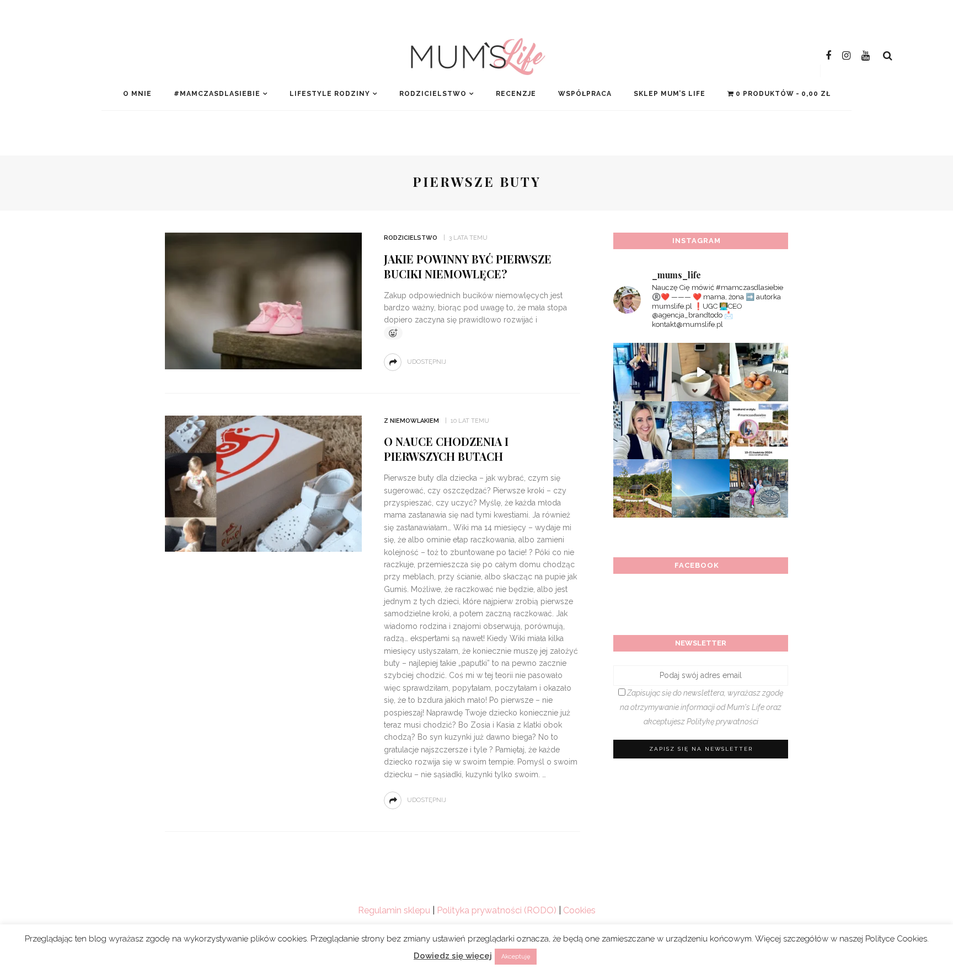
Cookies (579, 910)
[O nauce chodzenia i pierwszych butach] (263, 483)
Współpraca (585, 94)
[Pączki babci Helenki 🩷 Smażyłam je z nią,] (759, 372)
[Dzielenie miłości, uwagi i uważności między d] (759, 488)
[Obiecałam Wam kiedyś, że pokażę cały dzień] (701, 372)
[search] (887, 55)
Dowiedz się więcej (453, 956)
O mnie (137, 94)
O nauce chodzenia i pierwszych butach (446, 449)
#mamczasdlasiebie (217, 94)
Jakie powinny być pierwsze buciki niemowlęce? (468, 266)
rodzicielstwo (433, 94)
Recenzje (516, 94)
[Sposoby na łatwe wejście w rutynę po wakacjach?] (701, 488)
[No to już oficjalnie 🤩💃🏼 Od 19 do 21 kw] (642, 488)
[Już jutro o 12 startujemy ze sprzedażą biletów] (759, 430)
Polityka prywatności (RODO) (496, 910)
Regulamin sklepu (394, 910)
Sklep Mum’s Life (669, 94)
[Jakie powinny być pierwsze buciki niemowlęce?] (263, 300)
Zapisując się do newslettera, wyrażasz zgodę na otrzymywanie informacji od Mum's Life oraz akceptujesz (701, 707)
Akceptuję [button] (515, 956)
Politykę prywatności (722, 721)
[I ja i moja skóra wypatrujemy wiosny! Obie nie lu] (701, 430)
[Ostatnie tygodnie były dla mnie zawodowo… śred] (642, 430)
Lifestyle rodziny (330, 94)
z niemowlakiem (411, 420)
